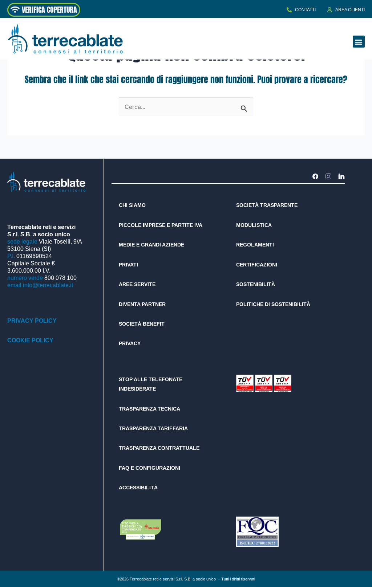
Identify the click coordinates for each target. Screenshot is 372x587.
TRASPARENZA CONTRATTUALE (159, 448)
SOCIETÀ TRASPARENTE (267, 205)
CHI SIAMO (132, 205)
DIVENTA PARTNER (142, 304)
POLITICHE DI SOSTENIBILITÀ (273, 304)
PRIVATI (128, 265)
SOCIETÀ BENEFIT (142, 324)
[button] (359, 42)
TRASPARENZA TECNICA (149, 409)
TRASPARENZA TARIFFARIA (153, 428)
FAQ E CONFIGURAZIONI (149, 468)
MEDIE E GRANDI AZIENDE (151, 245)
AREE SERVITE (137, 284)
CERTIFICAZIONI (256, 265)
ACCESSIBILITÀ (138, 487)
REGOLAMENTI (255, 245)
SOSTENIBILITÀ (255, 284)
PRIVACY (130, 343)
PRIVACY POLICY (32, 321)
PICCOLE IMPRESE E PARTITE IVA (160, 225)
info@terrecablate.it (48, 285)
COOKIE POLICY (30, 340)
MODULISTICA (254, 225)
